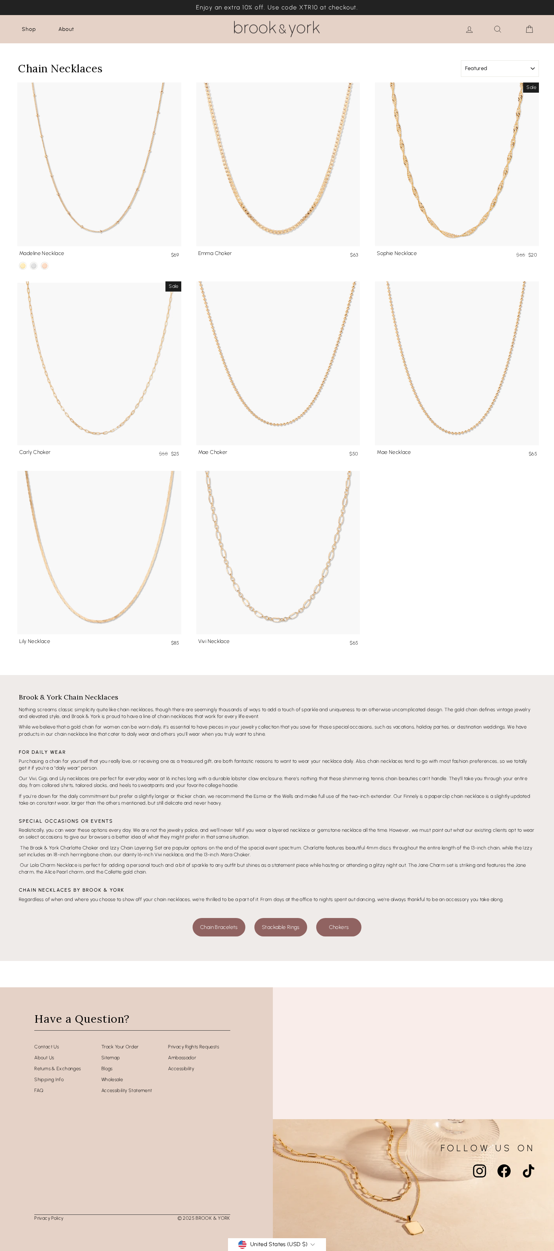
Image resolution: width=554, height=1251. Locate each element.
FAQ (38, 1090)
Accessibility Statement (126, 1090)
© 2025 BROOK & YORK (204, 1218)
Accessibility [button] (181, 1068)
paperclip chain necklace (457, 796)
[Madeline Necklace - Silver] (33, 265)
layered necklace (291, 830)
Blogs (107, 1068)
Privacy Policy (48, 1218)
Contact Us (46, 1046)
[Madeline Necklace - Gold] (22, 265)
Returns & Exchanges (57, 1068)
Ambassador (182, 1057)
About (66, 29)
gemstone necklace (339, 830)
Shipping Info (49, 1079)
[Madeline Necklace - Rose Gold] (44, 265)
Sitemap (110, 1057)
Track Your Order (120, 1046)
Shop (29, 29)
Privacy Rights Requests (193, 1046)
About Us (44, 1057)
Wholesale (112, 1079)
